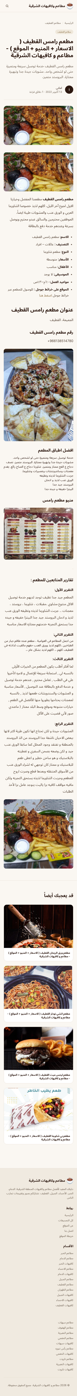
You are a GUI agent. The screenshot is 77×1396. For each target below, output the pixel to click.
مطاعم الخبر (67, 1253)
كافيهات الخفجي (64, 1353)
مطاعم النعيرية (65, 1332)
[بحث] (7, 6)
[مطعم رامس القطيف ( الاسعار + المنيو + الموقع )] (38, 171)
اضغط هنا (46, 295)
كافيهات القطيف (64, 1305)
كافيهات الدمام (65, 1273)
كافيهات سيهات (64, 1343)
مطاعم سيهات (65, 1322)
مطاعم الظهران (65, 1289)
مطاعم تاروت (66, 1358)
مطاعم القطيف (53, 22)
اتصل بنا (68, 1230)
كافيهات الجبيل (65, 1294)
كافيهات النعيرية (64, 1364)
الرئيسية (69, 22)
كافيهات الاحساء (64, 1300)
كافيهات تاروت (65, 1369)
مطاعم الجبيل (66, 1279)
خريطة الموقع (66, 1235)
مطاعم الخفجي (65, 1338)
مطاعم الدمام (66, 1258)
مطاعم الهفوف (65, 1327)
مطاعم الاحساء (65, 1268)
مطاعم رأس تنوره (64, 1348)
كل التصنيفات (65, 1220)
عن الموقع (68, 1225)
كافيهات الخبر (66, 1263)
